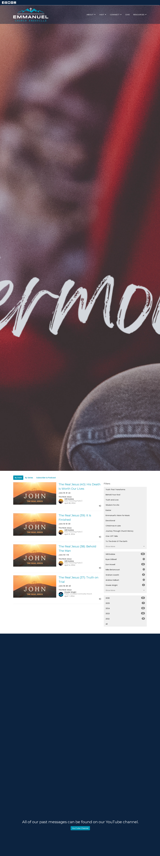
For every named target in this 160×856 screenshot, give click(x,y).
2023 (125, 613)
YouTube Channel (80, 828)
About (90, 14)
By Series (29, 477)
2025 (125, 603)
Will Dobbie (125, 554)
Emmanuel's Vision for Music (118, 515)
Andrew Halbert (125, 580)
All (107, 624)
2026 (125, 598)
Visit (101, 14)
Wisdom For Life (112, 505)
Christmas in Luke (113, 525)
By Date (18, 477)
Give (127, 14)
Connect (114, 14)
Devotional (110, 520)
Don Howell (125, 564)
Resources (138, 14)
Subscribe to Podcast (46, 477)
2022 (125, 618)
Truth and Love (112, 500)
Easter (108, 510)
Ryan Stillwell (125, 559)
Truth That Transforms (115, 489)
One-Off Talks (112, 536)
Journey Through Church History (119, 531)
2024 (125, 608)
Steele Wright (125, 585)
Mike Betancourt (125, 569)
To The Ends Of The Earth (116, 541)
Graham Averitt (125, 575)
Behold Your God (113, 494)
